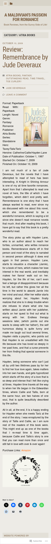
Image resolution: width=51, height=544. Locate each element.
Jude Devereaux (16, 88)
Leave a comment (16, 94)
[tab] (5, 3)
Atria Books (13, 75)
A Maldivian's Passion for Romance (25, 17)
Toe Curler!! (14, 81)
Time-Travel (37, 78)
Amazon (26, 450)
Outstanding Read (17, 78)
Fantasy (26, 75)
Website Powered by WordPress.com (16, 537)
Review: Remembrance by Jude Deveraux (25, 57)
